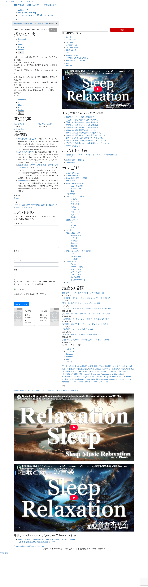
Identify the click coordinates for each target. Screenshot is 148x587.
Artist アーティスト (74, 175)
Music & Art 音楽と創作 (75, 183)
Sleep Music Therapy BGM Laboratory (93, 371)
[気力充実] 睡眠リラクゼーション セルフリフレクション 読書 (86, 314)
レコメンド (75, 199)
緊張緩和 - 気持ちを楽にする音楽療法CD (82, 122)
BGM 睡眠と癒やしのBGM (76, 178)
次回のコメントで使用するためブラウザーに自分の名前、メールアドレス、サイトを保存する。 (34, 282)
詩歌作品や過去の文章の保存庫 (78, 251)
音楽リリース (71, 282)
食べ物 (73, 217)
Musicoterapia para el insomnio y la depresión (92, 382)
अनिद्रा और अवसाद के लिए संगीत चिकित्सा (117, 376)
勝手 (28, 205)
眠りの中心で (19, 124)
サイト (16, 270)
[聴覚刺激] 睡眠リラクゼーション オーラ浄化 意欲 (81, 334)
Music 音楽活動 (77, 186)
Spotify (69, 37)
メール (17, 260)
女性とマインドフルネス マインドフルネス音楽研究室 (83, 293)
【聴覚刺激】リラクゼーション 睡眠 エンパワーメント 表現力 (86, 298)
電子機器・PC (71, 261)
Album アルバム (72, 173)
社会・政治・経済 (73, 233)
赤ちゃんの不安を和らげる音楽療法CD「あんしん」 (86, 135)
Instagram (70, 354)
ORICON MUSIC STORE (75, 60)
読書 (72, 228)
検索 (122, 30)
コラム (53, 30)
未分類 (69, 230)
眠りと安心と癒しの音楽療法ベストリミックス (84, 138)
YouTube (69, 42)
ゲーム (73, 225)
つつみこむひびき (73, 146)
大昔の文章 (75, 204)
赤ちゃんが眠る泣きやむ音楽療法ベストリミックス (86, 140)
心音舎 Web (71, 349)
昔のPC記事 (75, 277)
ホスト (17, 205)
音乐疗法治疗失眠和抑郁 (72, 374)
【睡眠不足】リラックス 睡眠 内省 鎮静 (77, 329)
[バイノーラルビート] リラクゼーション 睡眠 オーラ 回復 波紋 (86, 308)
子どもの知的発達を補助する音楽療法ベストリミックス (88, 143)
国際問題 (74, 246)
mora (68, 63)
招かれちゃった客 (45, 124)
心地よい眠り (19, 129)
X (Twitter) (70, 351)
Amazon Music (72, 45)
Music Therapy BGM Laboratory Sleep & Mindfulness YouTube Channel (47, 539)
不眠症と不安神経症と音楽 (77, 369)
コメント (18, 223)
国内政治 (74, 243)
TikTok (69, 362)
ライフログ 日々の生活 (75, 196)
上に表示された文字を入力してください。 (30, 294)
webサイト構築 (77, 267)
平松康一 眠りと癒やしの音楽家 (74, 366)
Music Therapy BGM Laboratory (27, 390)
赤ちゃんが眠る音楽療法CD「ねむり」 (81, 130)
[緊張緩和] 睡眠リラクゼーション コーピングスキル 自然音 (85, 324)
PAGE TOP (4, 553)
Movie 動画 (70, 181)
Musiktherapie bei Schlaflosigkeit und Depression (82, 376)
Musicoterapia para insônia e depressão (78, 379)
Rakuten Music (72, 55)
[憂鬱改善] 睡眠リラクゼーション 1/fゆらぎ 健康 (81, 303)
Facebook (70, 357)
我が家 (51, 205)
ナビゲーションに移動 (26, 1)
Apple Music (71, 40)
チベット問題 (76, 235)
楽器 (72, 191)
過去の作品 (22, 180)
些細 (23, 205)
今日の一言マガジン (28, 317)
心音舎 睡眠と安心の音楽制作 (99, 366)
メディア (74, 238)
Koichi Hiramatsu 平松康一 (67, 390)
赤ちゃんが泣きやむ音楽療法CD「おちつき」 (84, 133)
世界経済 (74, 241)
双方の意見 (35, 205)
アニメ (73, 222)
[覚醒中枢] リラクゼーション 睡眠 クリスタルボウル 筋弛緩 (85, 340)
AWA (68, 53)
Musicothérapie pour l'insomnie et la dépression (103, 374)
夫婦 (43, 205)
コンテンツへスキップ (8, 1)
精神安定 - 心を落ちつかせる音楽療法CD (82, 125)
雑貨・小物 (75, 214)
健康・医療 (75, 201)
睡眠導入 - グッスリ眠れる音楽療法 (80, 117)
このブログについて (26, 152)
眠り (30, 207)
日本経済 (74, 248)
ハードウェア (76, 274)
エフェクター (76, 188)
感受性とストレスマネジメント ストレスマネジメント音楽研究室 (91, 155)
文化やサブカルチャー (75, 220)
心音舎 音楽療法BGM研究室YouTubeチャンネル (37, 542)
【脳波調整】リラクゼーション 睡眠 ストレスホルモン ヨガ (85, 319)
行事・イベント (77, 212)
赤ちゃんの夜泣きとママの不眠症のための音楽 (107, 369)
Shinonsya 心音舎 (48, 390)
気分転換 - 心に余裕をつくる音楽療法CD (82, 127)
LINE (68, 359)
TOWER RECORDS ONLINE (77, 58)
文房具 (73, 207)
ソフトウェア (76, 272)
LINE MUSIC (71, 50)
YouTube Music (72, 47)
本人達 (24, 207)
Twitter (73, 264)
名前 (16, 251)
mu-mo (69, 66)
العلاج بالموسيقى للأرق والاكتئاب (121, 371)
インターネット (77, 269)
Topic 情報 (70, 194)
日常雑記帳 (75, 209)
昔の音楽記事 (76, 256)
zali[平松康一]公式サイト (28, 139)
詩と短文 (74, 259)
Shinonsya (18, 546)
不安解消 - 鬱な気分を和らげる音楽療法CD (83, 120)
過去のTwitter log (78, 280)
